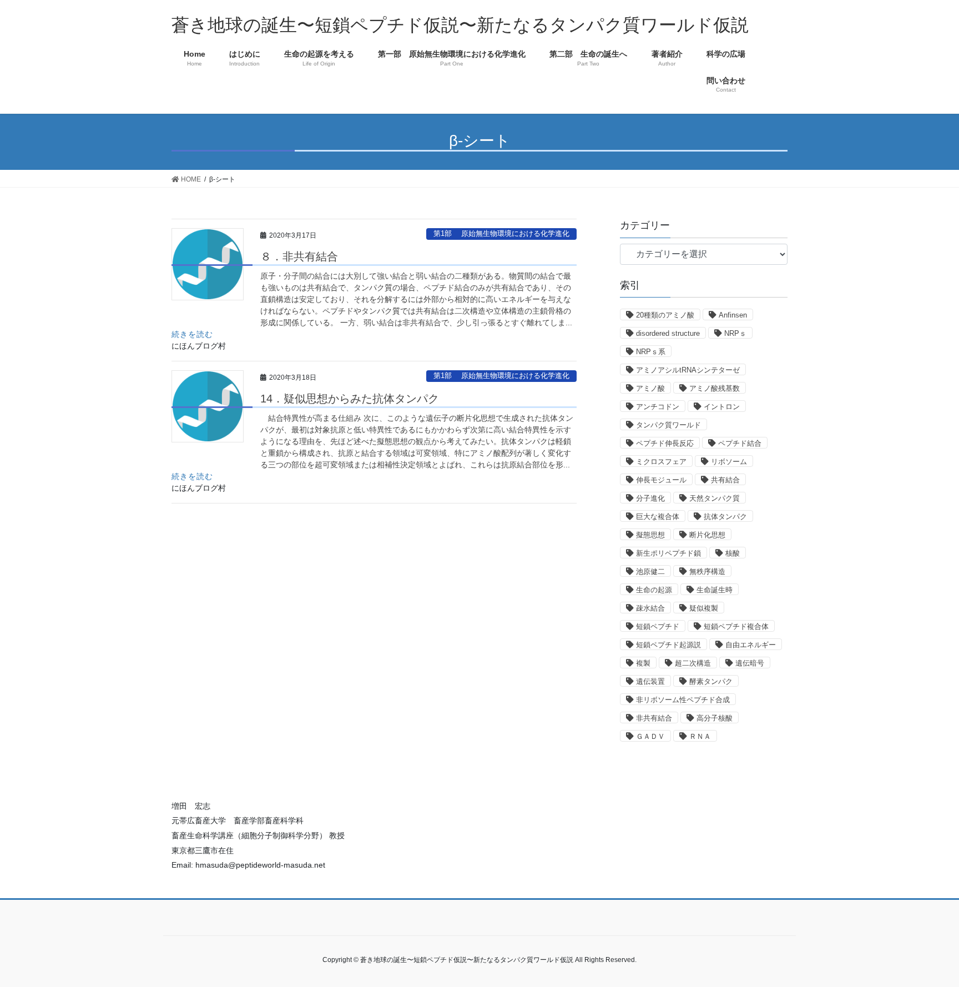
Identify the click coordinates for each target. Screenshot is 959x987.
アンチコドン (657, 406)
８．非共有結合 (299, 256)
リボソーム (729, 461)
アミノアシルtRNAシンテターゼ (688, 370)
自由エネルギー (750, 645)
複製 (643, 663)
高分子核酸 (714, 718)
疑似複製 (703, 608)
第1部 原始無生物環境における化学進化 (501, 233)
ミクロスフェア (661, 461)
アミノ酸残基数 (714, 388)
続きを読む (192, 334)
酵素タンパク (711, 681)
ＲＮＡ (700, 736)
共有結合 (725, 480)
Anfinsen (733, 315)
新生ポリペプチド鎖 (668, 553)
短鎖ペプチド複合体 (736, 626)
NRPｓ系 (650, 352)
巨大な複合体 (657, 516)
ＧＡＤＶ (650, 736)
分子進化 (650, 498)
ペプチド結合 (739, 443)
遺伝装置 (650, 681)
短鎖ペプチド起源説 (668, 645)
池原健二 (650, 571)
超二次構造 (693, 663)
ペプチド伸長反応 (665, 443)
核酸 (732, 553)
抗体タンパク (725, 516)
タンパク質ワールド (668, 425)
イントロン (722, 406)
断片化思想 (707, 535)
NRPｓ (735, 333)
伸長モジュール (661, 480)
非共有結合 (654, 718)
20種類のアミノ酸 (665, 315)
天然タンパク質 (714, 498)
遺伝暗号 (749, 663)
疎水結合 (650, 608)
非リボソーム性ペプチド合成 (683, 700)
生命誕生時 (714, 590)
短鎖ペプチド (657, 626)
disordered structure (668, 333)
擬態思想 (650, 535)
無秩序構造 (707, 571)
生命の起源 (654, 590)
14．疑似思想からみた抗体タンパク (349, 398)
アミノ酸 (650, 388)
